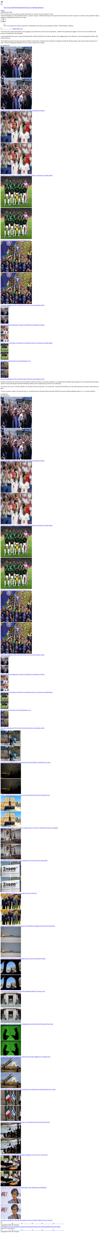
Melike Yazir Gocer (17, 29)
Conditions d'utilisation (26, 1227)
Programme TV (5, 1227)
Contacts (12, 1227)
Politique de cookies (55, 1227)
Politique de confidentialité (41, 1227)
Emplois (17, 1227)
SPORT (3, 10)
